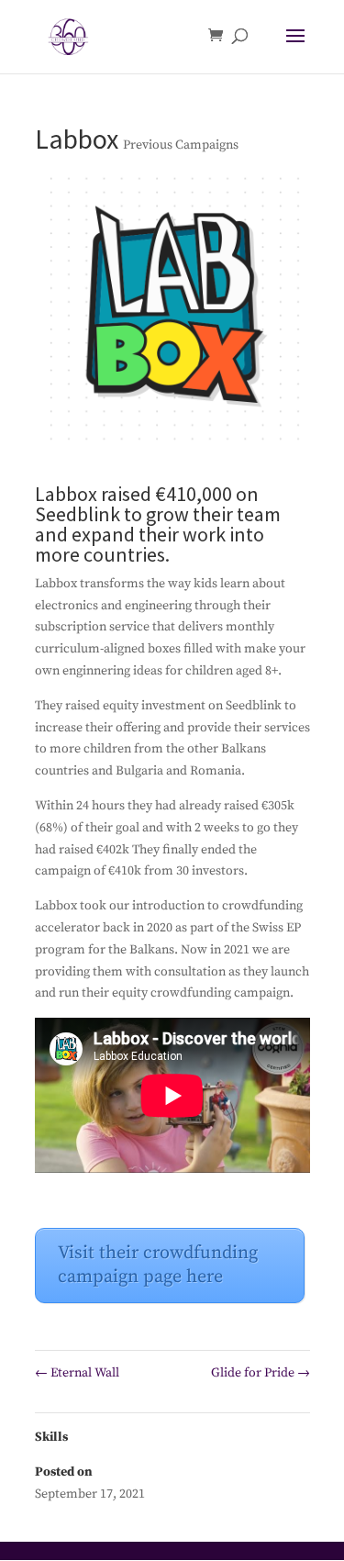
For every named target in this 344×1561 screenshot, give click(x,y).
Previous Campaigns (181, 145)
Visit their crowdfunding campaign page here (158, 1265)
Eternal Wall (77, 1373)
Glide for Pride (260, 1373)
